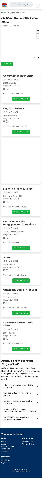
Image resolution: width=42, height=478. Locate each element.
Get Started (5, 460)
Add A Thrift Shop (7, 446)
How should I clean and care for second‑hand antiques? (17, 418)
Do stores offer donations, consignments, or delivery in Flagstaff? (20, 410)
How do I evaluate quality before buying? (17, 394)
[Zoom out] (38, 33)
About (3, 444)
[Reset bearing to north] (38, 36)
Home (3, 13)
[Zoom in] (38, 30)
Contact (4, 451)
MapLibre (34, 58)
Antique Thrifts (27, 441)
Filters (7, 64)
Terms (24, 469)
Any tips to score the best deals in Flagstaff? (18, 402)
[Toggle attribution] (38, 57)
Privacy (18, 469)
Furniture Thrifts (28, 444)
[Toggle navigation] (38, 5)
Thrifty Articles (6, 449)
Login (3, 462)
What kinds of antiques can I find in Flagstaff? (18, 386)
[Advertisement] (21, 160)
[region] (21, 44)
